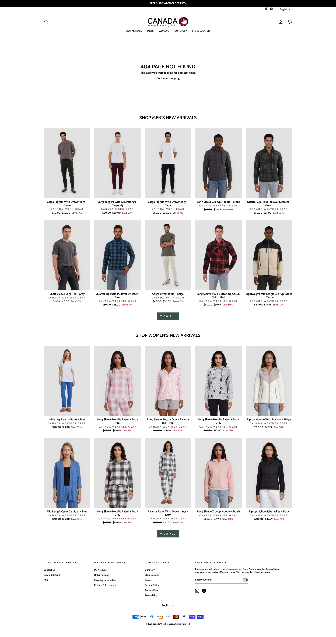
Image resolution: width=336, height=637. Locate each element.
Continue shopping (168, 78)
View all (168, 316)
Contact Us (49, 569)
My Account (100, 569)
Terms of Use (151, 590)
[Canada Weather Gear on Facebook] (204, 591)
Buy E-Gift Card (52, 574)
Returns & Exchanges (105, 585)
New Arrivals (134, 30)
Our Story (180, 30)
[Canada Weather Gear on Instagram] (197, 591)
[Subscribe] (245, 580)
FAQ (46, 580)
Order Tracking (101, 574)
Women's (164, 30)
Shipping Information (105, 580)
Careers (148, 580)
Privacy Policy (152, 585)
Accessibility (151, 595)
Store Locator (201, 30)
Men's (150, 30)
